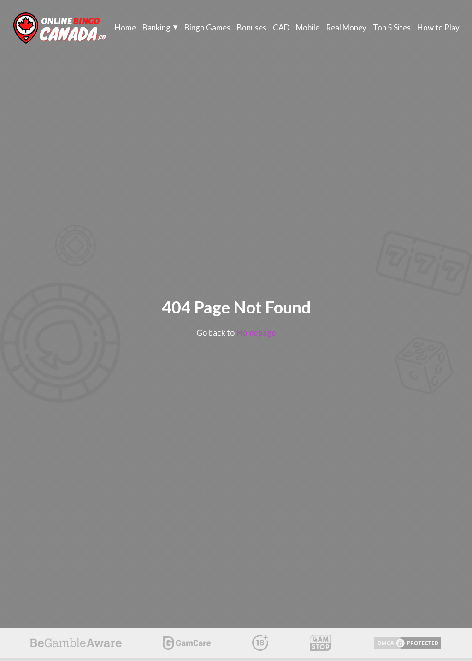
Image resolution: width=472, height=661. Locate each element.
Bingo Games (207, 27)
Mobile (307, 27)
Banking (156, 27)
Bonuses (251, 27)
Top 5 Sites (392, 27)
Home (125, 27)
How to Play (438, 27)
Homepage (256, 332)
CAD (281, 27)
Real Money (346, 27)
